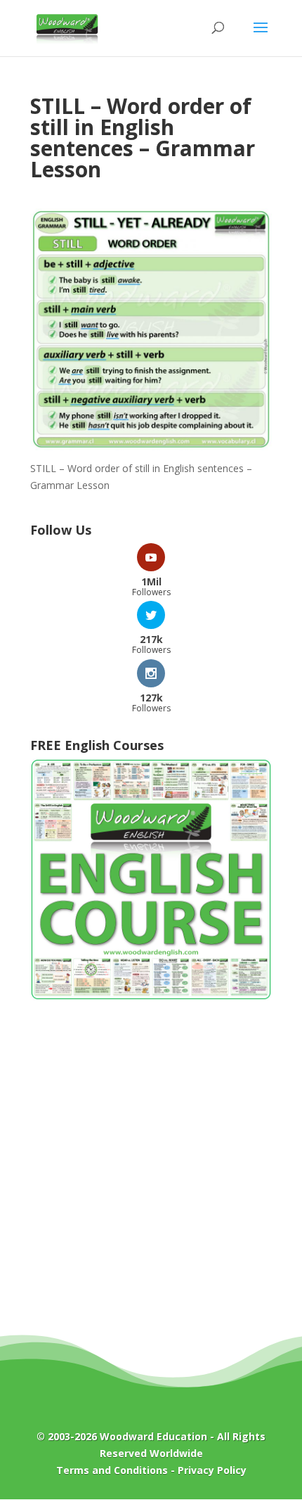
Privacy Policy (212, 1470)
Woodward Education (153, 1436)
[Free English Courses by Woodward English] (151, 996)
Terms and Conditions (112, 1470)
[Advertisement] (151, 1178)
